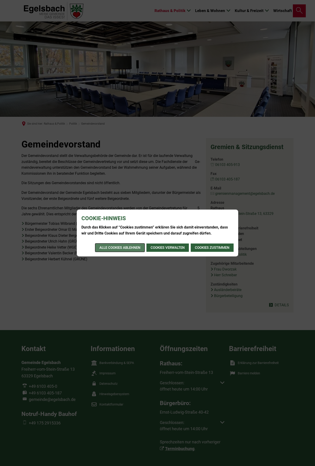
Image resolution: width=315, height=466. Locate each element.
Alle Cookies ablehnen (119, 248)
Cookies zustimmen (212, 248)
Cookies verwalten (168, 248)
